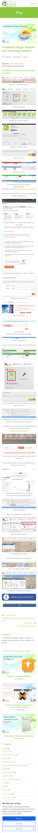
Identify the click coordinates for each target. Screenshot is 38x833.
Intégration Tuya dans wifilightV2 (19, 676)
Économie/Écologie (7, 772)
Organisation (6, 751)
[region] (19, 816)
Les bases (21, 63)
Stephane (7, 57)
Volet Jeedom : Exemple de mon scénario (19, 736)
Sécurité (4, 769)
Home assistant (6, 794)
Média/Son (5, 790)
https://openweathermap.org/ (19, 431)
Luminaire (5, 758)
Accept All (19, 818)
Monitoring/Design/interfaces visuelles (13, 765)
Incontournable (14, 63)
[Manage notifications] (33, 828)
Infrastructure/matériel (8, 755)
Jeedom (18, 57)
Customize (19, 824)
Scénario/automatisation (9, 779)
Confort (4, 783)
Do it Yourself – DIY (7, 797)
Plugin (25, 57)
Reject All (19, 829)
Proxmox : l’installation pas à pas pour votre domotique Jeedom (19, 706)
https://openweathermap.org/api (26, 189)
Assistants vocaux (7, 762)
